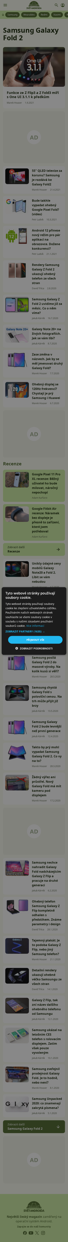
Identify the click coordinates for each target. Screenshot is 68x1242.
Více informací (35, 625)
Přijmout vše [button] (35, 639)
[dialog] (34, 621)
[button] (34, 631)
